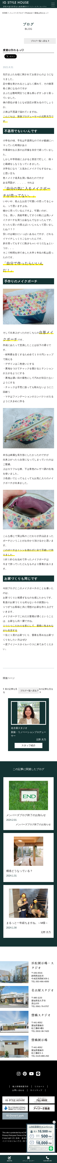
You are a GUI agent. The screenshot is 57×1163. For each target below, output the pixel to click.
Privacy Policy (7, 1135)
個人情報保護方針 (20, 1086)
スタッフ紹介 (28, 745)
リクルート (39, 1086)
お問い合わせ (18, 1090)
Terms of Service (23, 1135)
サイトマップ (36, 1090)
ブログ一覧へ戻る (39, 41)
